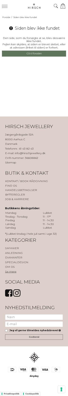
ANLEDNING (14, 253)
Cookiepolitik (32, 393)
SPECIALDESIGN (16, 262)
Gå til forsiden (34, 53)
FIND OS (11, 185)
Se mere (10, 271)
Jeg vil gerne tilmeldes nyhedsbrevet (34, 330)
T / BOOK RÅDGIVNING (32, 181)
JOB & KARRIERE (17, 199)
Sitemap (10, 162)
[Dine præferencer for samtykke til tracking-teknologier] (61, 389)
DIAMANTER (13, 257)
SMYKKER (12, 248)
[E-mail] (34, 324)
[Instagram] (17, 295)
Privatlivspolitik (11, 393)
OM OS (10, 266)
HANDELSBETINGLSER (21, 190)
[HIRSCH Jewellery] (34, 6)
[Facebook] (8, 295)
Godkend (34, 337)
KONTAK (10, 181)
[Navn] (34, 316)
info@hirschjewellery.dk (30, 153)
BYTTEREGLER (15, 194)
